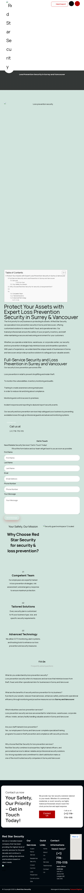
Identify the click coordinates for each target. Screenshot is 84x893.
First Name (8, 452)
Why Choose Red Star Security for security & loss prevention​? (31, 287)
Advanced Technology (19, 298)
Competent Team (18, 294)
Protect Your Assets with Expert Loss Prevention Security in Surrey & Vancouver (36, 276)
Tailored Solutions (18, 296)
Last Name (8, 462)
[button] (77, 3)
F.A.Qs (17, 300)
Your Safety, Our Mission (20, 284)
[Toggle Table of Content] (62, 272)
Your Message (10, 494)
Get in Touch (22, 282)
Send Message (11, 518)
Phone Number (10, 483)
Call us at (15, 280)
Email (6, 473)
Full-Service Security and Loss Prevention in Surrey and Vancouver (32, 278)
